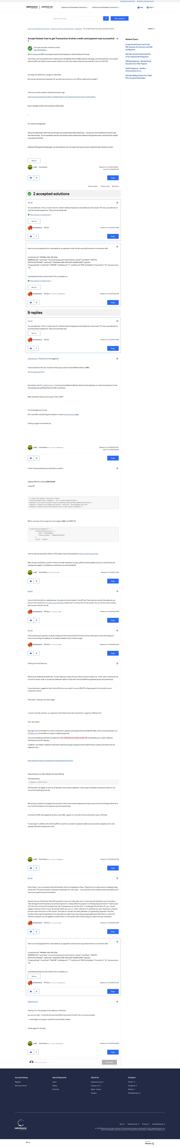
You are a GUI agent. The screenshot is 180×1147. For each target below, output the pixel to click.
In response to (58, 293)
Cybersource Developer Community (32, 7)
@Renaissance (33, 358)
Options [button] (150, 28)
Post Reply (109, 1062)
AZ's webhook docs (46, 385)
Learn (54, 1082)
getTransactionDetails (56, 603)
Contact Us (95, 1085)
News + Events (96, 1089)
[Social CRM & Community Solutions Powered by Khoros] (149, 1143)
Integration (78, 29)
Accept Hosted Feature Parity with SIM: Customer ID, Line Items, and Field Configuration (139, 46)
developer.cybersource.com (145, 1)
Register (18, 1082)
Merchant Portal (20, 1085)
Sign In (151, 7)
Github (130, 1089)
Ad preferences (157, 1124)
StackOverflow (133, 1093)
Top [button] (29, 1142)
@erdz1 (30, 202)
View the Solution (40, 50)
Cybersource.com (97, 1082)
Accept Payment (69, 414)
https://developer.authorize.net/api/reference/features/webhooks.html (50, 760)
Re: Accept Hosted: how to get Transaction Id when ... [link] (99, 29)
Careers (94, 1093)
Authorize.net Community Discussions (62, 29)
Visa (121, 1124)
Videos (54, 1085)
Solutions (55, 1089)
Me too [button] (34, 161)
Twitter (130, 1082)
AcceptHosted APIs (37, 372)
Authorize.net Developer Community (105, 7)
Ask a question (120, 18)
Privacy (144, 1124)
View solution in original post (40, 215)
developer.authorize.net (127, 1)
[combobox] (80, 18)
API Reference (33, 733)
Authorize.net (132, 1124)
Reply (113, 178)
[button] (31, 177)
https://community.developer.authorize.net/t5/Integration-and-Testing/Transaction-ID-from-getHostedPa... (62, 97)
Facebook (131, 1085)
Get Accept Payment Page (89, 554)
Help (141, 7)
